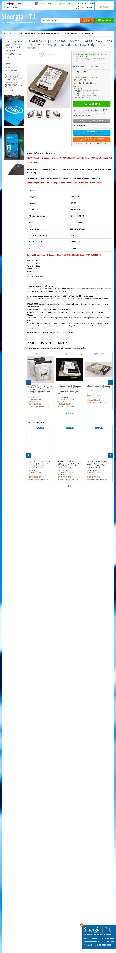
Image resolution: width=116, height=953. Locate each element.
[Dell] (40, 428)
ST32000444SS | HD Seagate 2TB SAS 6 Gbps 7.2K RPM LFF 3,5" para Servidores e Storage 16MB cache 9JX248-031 (69, 390)
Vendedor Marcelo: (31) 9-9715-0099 (99, 938)
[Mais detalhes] (40, 369)
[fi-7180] (14, 168)
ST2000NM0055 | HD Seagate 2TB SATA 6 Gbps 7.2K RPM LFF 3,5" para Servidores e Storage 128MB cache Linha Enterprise (40, 390)
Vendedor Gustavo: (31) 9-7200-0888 (99, 941)
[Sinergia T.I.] (19, 18)
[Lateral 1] (14, 110)
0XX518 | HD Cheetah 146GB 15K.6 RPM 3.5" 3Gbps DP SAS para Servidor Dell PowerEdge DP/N (39, 464)
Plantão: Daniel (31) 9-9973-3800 (97, 945)
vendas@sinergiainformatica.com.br (78, 3)
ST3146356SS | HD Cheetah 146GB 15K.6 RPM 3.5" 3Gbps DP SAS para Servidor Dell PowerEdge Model (69, 464)
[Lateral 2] (14, 144)
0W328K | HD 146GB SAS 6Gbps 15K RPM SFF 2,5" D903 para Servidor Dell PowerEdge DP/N (97, 464)
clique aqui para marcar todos (74, 347)
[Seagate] (48, 54)
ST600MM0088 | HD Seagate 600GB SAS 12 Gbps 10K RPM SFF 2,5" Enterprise (98, 388)
